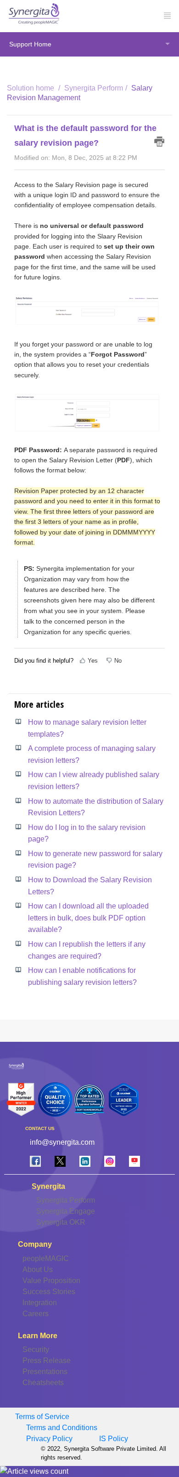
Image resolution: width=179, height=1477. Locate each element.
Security (35, 1349)
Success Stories (48, 1291)
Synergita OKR (60, 1222)
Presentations (44, 1371)
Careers (35, 1314)
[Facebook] (35, 1161)
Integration (39, 1303)
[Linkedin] (85, 1161)
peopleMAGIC (45, 1258)
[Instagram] (110, 1161)
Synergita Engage (65, 1211)
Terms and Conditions (61, 1428)
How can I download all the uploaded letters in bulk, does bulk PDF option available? (88, 917)
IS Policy (113, 1439)
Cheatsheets (43, 1382)
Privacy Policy (49, 1439)
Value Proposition (51, 1280)
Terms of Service (42, 1416)
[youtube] (134, 1161)
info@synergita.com (62, 1142)
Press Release (46, 1360)
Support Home (30, 44)
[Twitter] (60, 1161)
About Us (37, 1269)
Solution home (31, 88)
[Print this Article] (159, 141)
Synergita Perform (93, 88)
